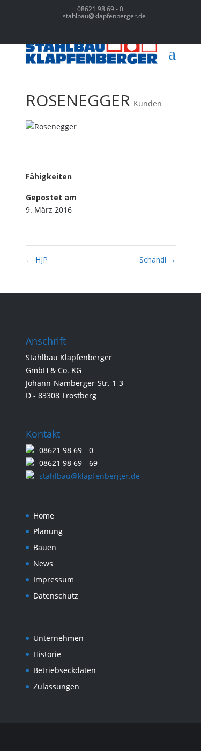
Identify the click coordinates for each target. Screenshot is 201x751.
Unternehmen (58, 638)
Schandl (157, 259)
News (43, 563)
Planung (48, 531)
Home (43, 516)
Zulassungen (56, 686)
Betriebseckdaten (64, 670)
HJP (37, 259)
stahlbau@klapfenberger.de (89, 476)
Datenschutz (55, 595)
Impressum (53, 579)
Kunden (147, 103)
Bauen (44, 547)
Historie (47, 654)
